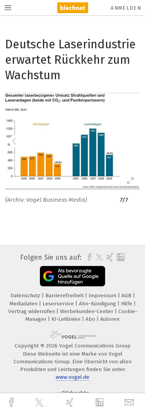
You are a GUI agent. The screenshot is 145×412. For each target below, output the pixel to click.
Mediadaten (24, 303)
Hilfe (127, 303)
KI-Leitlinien (66, 319)
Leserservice (59, 303)
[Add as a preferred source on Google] (72, 276)
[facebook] (12, 403)
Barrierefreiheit (65, 295)
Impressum (103, 295)
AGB (127, 295)
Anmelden (126, 8)
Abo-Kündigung (98, 303)
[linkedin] (100, 403)
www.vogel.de (72, 377)
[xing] (70, 402)
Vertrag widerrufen (32, 311)
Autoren (109, 319)
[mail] (130, 403)
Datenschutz (26, 295)
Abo (91, 319)
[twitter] (40, 402)
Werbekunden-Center (87, 311)
